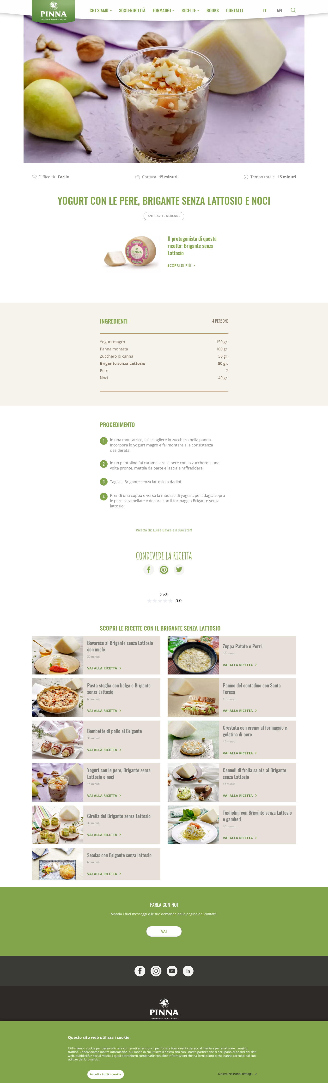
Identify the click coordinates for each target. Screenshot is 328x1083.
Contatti (234, 10)
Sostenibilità (132, 10)
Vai (164, 931)
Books (213, 10)
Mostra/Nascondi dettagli (235, 1074)
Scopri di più (179, 265)
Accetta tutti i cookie (105, 1074)
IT (265, 10)
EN (279, 10)
